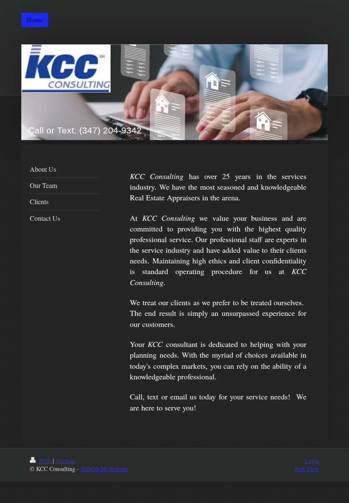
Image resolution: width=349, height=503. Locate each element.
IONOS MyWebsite (104, 469)
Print (45, 461)
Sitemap (65, 461)
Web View (306, 469)
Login (312, 461)
